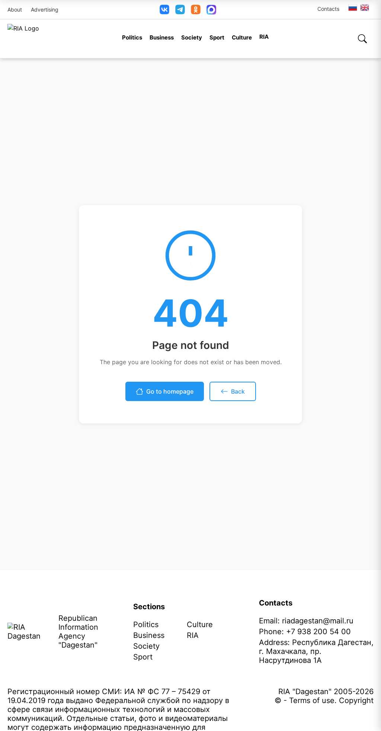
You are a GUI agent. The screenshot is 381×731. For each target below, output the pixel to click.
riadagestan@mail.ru (317, 620)
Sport (216, 37)
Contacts (328, 9)
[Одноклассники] (195, 9)
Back (238, 391)
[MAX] (211, 9)
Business (162, 37)
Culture (242, 37)
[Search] (362, 39)
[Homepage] (23, 39)
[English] (365, 7)
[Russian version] (352, 7)
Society (191, 37)
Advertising (44, 9)
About (14, 9)
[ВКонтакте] (164, 9)
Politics (132, 37)
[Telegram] (180, 9)
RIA (264, 36)
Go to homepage (169, 391)
